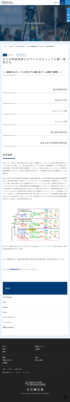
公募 (4, 369)
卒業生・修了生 (7, 360)
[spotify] (68, 20)
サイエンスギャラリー (9, 317)
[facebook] (68, 9)
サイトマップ (26, 372)
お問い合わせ (18, 369)
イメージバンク (7, 322)
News (4, 302)
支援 (36, 357)
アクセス (9, 369)
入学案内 (37, 349)
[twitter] (68, 12)
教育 (4, 351)
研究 (4, 349)
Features (5, 307)
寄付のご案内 (38, 360)
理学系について (39, 346)
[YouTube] (35, 389)
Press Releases (7, 297)
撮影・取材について (8, 372)
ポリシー (18, 372)
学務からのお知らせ (8, 327)
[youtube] (68, 15)
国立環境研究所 (13, 269)
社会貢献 (5, 362)
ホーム (5, 46)
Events (5, 312)
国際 (4, 357)
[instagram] (68, 17)
